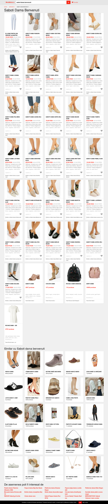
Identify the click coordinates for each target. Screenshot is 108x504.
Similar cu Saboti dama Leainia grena (12, 92)
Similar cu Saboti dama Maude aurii (74, 133)
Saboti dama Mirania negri (73, 34)
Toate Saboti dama (30, 300)
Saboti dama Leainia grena (12, 76)
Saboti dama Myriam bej (34, 200)
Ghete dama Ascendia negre (54, 492)
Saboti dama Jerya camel (52, 76)
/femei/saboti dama (32, 371)
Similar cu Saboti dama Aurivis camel (32, 92)
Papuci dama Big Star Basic (33, 488)
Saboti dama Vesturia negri (53, 34)
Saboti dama (30, 284)
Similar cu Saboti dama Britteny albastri (73, 176)
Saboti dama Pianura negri (33, 34)
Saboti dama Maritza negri (73, 201)
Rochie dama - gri (11, 325)
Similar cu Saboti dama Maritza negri (74, 217)
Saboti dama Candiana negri (93, 76)
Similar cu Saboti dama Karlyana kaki (74, 92)
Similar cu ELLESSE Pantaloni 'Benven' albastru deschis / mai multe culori (12, 52)
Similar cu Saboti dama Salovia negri (34, 259)
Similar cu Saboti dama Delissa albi (13, 300)
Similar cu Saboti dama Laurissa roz (13, 259)
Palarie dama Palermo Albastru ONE (11, 489)
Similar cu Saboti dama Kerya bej (53, 133)
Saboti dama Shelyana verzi (53, 159)
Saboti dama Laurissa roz (12, 243)
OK (80, 502)
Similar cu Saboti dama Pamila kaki (94, 175)
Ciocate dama (50, 284)
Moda (5, 6)
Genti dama (90, 284)
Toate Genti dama (90, 300)
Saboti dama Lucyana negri (12, 159)
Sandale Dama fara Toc (94, 477)
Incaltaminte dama (32, 424)
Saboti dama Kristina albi (12, 201)
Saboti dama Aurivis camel (32, 76)
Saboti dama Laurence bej (94, 201)
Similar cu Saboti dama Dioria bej (93, 50)
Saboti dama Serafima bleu (33, 159)
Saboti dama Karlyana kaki (73, 76)
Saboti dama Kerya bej (53, 117)
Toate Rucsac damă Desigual (72, 300)
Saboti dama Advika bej (94, 242)
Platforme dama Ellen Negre (94, 488)
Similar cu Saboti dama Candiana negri (93, 92)
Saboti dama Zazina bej (33, 117)
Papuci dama (9, 371)
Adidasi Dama (90, 398)
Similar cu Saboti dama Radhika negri (73, 259)
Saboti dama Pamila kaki (94, 158)
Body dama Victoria (52, 424)
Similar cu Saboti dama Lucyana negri (12, 176)
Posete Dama (70, 450)
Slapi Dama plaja (11, 424)
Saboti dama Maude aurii (72, 117)
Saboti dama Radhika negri (73, 243)
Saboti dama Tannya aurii (93, 117)
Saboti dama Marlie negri (52, 243)
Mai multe (85, 502)
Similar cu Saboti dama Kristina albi (13, 217)
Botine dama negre (11, 450)
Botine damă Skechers (53, 371)
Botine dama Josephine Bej (33, 492)
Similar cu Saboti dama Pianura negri (34, 50)
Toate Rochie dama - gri (10, 342)
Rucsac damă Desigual (73, 284)
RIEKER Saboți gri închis (12, 496)
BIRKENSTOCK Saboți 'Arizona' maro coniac (92, 497)
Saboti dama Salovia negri (32, 243)
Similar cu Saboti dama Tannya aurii (94, 133)
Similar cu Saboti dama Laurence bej (94, 217)
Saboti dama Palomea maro (12, 117)
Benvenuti (12, 6)
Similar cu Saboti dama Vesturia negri (53, 51)
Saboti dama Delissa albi (12, 284)
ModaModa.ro (10, 2)
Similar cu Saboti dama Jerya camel (54, 92)
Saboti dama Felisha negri (53, 201)
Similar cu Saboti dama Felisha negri (54, 217)
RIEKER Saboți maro (72, 371)
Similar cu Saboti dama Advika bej (93, 259)
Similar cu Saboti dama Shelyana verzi (53, 176)
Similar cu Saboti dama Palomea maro (12, 134)
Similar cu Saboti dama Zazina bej (33, 133)
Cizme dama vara (29, 496)
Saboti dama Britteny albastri (73, 159)
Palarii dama (30, 477)
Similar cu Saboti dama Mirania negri (74, 50)
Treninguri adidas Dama (94, 424)
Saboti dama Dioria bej (94, 33)
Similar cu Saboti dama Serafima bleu (33, 176)
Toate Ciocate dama (50, 300)
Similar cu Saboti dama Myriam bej (33, 217)
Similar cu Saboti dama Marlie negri (53, 259)
